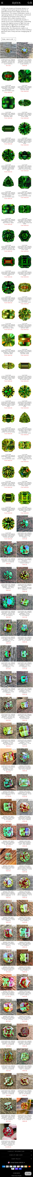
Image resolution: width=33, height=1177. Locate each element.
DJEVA (16, 2)
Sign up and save (16, 1155)
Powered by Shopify (16, 1175)
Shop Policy (16, 1158)
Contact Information (16, 1151)
